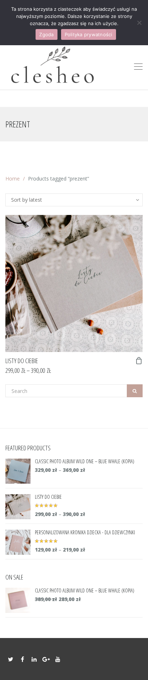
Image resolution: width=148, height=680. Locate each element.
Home (12, 178)
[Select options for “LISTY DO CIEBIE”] (139, 360)
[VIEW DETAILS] (74, 283)
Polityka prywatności (88, 34)
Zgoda (46, 34)
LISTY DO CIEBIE (21, 360)
